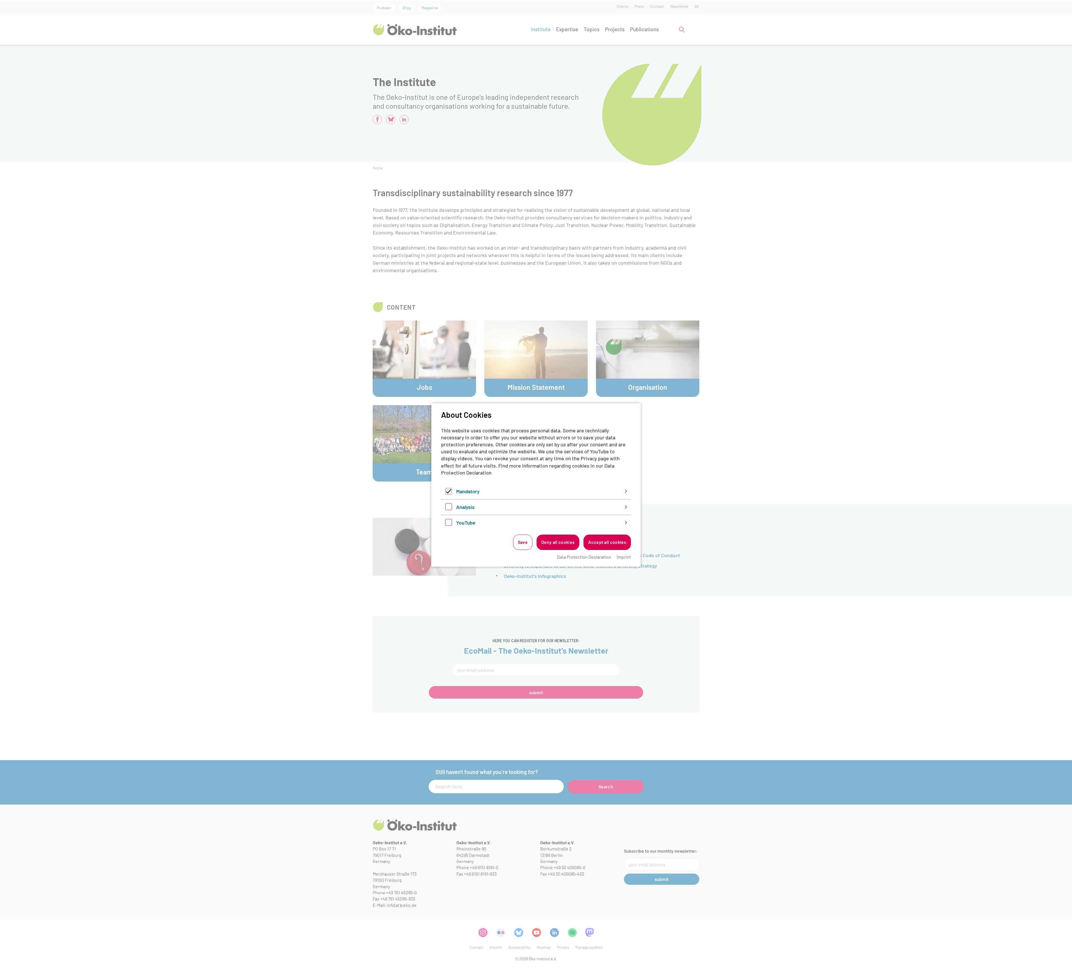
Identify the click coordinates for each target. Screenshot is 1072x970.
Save (523, 542)
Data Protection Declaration (584, 556)
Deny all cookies (558, 542)
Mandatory (468, 491)
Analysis (465, 507)
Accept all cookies (607, 542)
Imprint (624, 556)
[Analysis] (448, 508)
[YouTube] (448, 524)
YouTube (465, 523)
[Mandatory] (448, 493)
